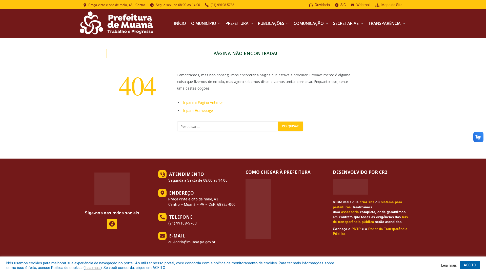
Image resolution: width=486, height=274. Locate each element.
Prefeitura (237, 23)
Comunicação (309, 23)
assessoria (350, 212)
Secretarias (346, 23)
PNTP (356, 229)
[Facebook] (112, 224)
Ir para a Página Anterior (203, 102)
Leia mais (92, 267)
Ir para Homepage (198, 110)
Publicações (271, 23)
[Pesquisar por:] (227, 126)
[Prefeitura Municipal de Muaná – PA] (115, 23)
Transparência (384, 23)
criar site (367, 202)
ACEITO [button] (470, 265)
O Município (203, 23)
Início (180, 23)
